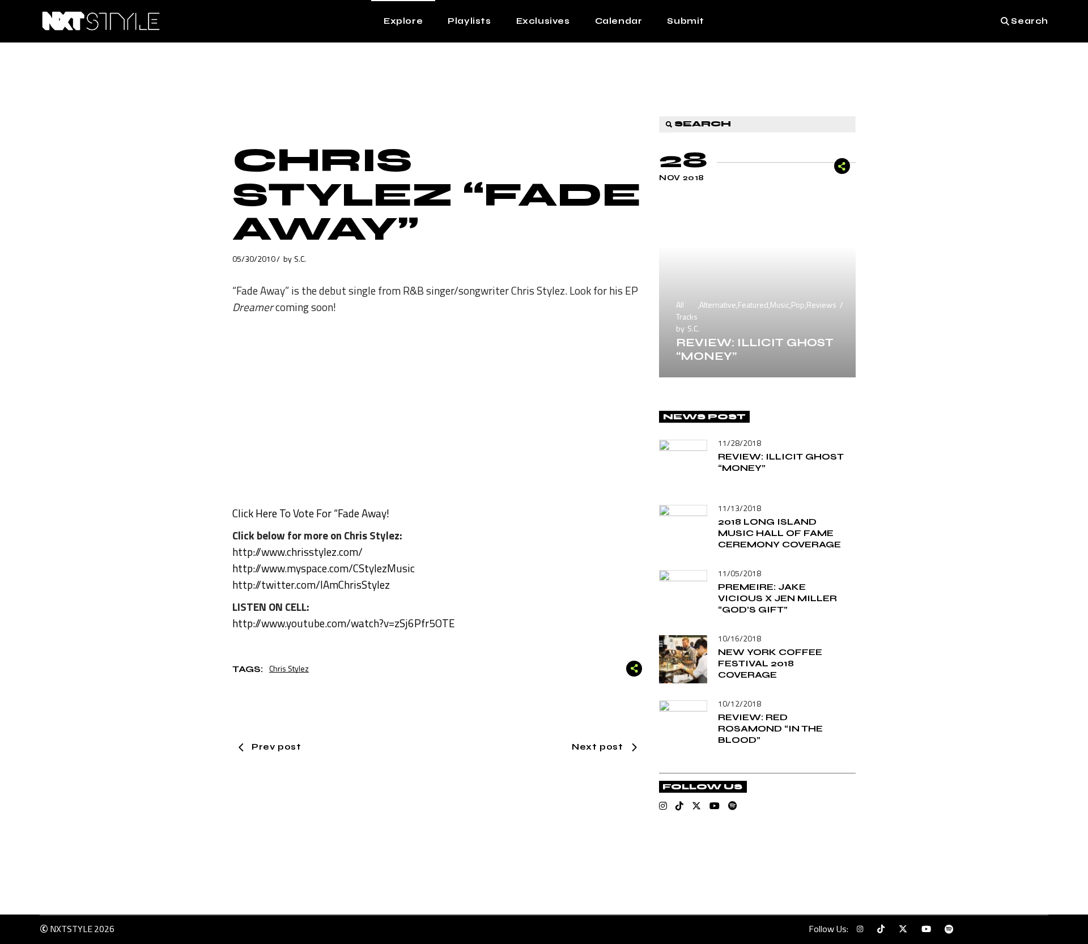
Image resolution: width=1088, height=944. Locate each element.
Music (779, 305)
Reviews (821, 305)
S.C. (300, 259)
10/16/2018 (739, 638)
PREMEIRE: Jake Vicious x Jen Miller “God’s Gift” (777, 598)
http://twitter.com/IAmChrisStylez (311, 584)
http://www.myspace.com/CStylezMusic (323, 568)
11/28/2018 (739, 443)
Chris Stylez (289, 668)
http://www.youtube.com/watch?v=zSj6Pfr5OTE (343, 623)
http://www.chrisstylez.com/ (297, 551)
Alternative (717, 305)
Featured (753, 305)
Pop (798, 305)
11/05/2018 (739, 573)
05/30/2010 (253, 259)
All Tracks (687, 310)
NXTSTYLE (71, 929)
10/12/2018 (739, 703)
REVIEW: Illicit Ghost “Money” (755, 349)
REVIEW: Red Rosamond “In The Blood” (770, 728)
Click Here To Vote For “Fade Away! (310, 513)
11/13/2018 (739, 508)
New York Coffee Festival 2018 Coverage (770, 663)
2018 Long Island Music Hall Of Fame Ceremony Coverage (779, 533)
